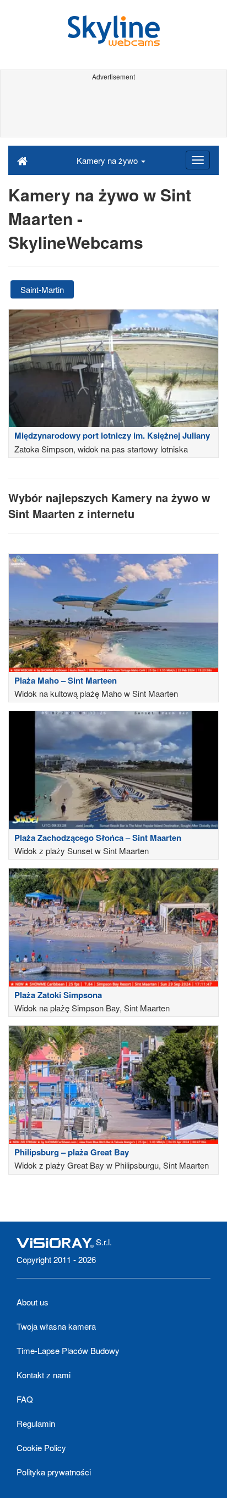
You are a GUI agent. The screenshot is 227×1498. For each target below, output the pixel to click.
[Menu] (198, 160)
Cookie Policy (41, 1447)
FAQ (25, 1399)
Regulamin (36, 1423)
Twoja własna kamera (56, 1326)
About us (32, 1302)
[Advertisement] (113, 109)
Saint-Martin (42, 289)
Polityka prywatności (54, 1472)
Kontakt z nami (44, 1374)
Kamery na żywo (108, 160)
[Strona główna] (22, 160)
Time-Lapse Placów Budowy (68, 1350)
